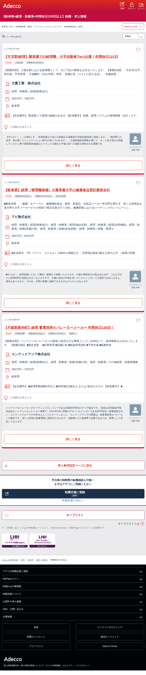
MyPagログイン (11, 578)
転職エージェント (36, 636)
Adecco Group (109, 646)
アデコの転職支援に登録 (15, 571)
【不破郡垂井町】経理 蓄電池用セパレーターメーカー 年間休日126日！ (59, 327)
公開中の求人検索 (12, 601)
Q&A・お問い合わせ (13, 609)
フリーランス (36, 646)
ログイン (132, 8)
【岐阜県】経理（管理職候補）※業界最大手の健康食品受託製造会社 (57, 190)
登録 (122, 8)
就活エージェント (110, 636)
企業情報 (7, 616)
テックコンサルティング (109, 627)
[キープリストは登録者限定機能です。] (138, 49)
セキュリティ (68, 665)
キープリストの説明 (142, 524)
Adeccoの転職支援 (10, 560)
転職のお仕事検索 (12, 586)
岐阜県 (30, 560)
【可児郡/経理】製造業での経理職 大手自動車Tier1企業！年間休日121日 (61, 57)
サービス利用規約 (53, 665)
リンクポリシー (82, 665)
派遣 (36, 627)
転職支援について (12, 594)
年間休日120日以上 (58, 560)
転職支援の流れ (71, 500)
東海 (23, 560)
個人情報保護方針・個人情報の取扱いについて (24, 665)
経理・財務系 (42, 560)
